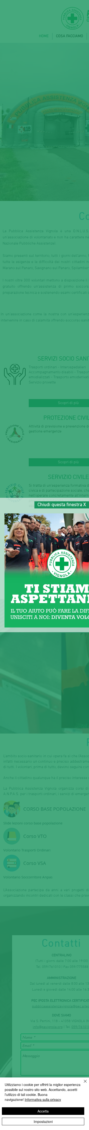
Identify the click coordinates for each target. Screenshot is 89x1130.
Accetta (43, 1111)
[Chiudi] (82, 1084)
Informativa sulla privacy (43, 1099)
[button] (61, 504)
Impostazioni (43, 1121)
